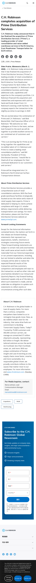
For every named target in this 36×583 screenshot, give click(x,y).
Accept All (18, 578)
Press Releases (7, 8)
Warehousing (7, 407)
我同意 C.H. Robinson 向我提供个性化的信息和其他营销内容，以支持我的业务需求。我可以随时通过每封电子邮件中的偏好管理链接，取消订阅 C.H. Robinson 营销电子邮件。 (17, 508)
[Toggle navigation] (33, 3)
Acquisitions (7, 401)
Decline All (27, 578)
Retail (18, 401)
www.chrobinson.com (15, 372)
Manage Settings (8, 578)
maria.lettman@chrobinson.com (16, 392)
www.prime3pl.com (8, 219)
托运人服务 (5, 542)
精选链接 (4, 536)
